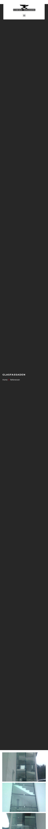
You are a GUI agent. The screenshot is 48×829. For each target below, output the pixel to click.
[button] (24, 15)
